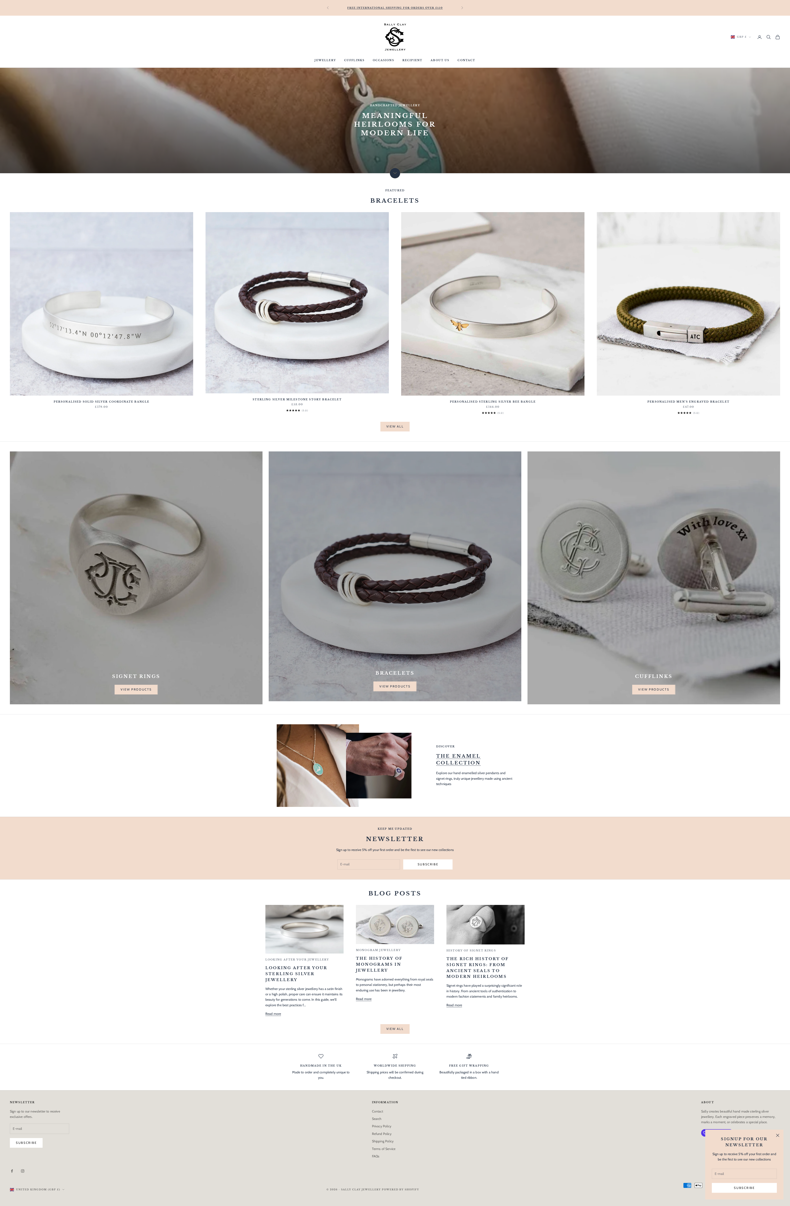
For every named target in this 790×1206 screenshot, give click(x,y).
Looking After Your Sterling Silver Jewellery (296, 974)
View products (136, 689)
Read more (273, 1014)
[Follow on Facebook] (12, 1171)
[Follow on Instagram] (23, 1171)
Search (377, 1119)
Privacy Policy (381, 1126)
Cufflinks (354, 60)
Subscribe (744, 1188)
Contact (466, 60)
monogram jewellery (378, 950)
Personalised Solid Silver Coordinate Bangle (102, 401)
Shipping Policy (383, 1141)
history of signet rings (471, 950)
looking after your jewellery (297, 959)
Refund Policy (382, 1134)
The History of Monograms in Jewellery (379, 964)
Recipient (412, 60)
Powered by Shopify (400, 1189)
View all (395, 426)
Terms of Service (384, 1149)
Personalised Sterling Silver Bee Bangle (493, 401)
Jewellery (325, 60)
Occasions (383, 60)
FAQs (376, 1156)
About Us (440, 60)
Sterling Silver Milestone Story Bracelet (297, 399)
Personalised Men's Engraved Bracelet (688, 401)
